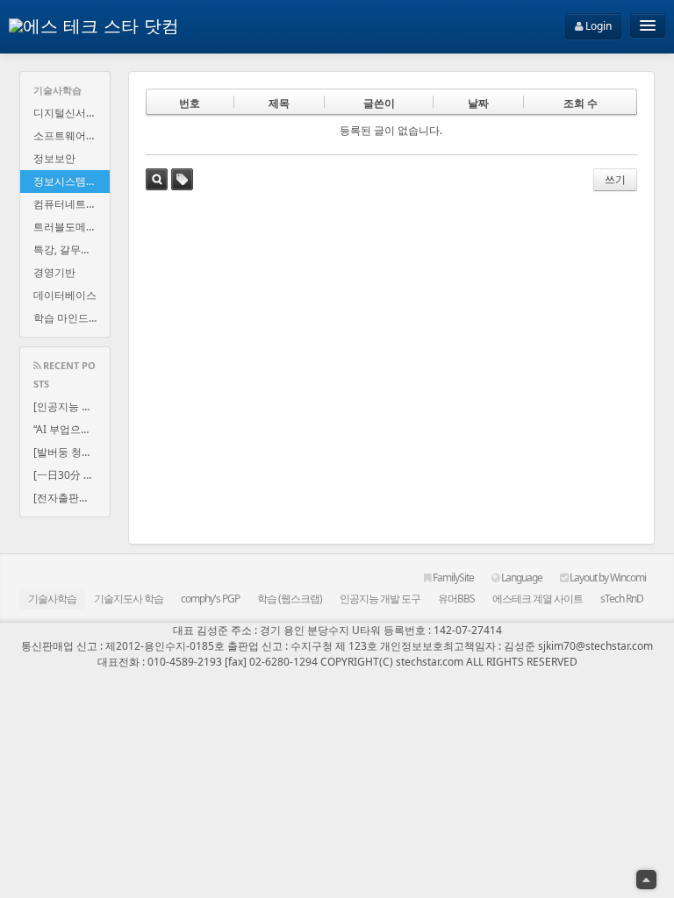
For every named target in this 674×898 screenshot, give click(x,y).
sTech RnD (621, 598)
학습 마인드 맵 (67, 317)
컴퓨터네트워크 (70, 203)
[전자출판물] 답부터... (71, 497)
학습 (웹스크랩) (289, 598)
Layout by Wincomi (607, 577)
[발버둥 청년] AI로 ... (71, 452)
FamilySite (452, 577)
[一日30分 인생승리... (71, 474)
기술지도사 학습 (128, 598)
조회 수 (580, 103)
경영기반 (54, 272)
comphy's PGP (210, 598)
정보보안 (54, 158)
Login (597, 25)
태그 (182, 179)
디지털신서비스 (70, 112)
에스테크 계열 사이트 (537, 598)
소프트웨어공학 (70, 135)
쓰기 (615, 180)
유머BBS (456, 598)
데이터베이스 (65, 295)
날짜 (478, 103)
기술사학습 (52, 598)
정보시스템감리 (70, 181)
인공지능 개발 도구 (380, 598)
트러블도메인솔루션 (71, 226)
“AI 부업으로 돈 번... (71, 429)
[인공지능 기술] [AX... (71, 406)
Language (520, 577)
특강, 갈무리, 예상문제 (71, 249)
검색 (157, 179)
